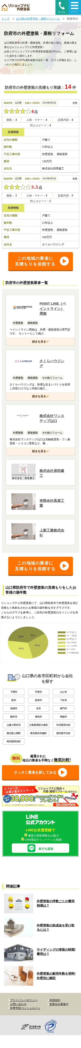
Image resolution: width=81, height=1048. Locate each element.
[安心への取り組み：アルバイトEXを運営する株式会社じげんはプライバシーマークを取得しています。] (51, 1026)
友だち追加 (46, 848)
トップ (5, 18)
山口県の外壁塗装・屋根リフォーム (38, 18)
